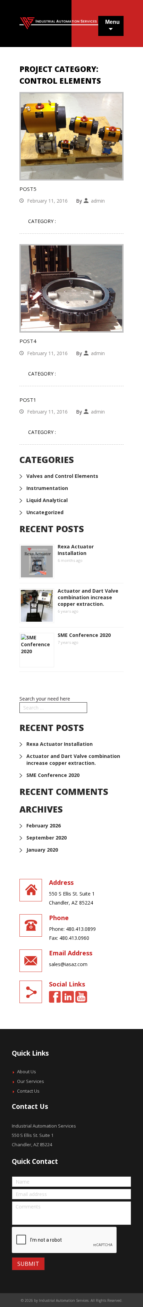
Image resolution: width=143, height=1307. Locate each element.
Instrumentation (47, 488)
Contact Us (28, 1091)
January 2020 (42, 849)
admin (98, 200)
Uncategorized (45, 512)
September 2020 (46, 837)
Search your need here (44, 698)
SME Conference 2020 (84, 635)
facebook (55, 997)
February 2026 (43, 825)
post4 (27, 340)
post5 (27, 188)
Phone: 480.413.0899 (72, 929)
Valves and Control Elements (62, 476)
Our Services (30, 1081)
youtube (81, 997)
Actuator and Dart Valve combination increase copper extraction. (88, 597)
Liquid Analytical (47, 500)
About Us (26, 1071)
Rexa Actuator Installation (76, 549)
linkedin (68, 997)
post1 (27, 399)
